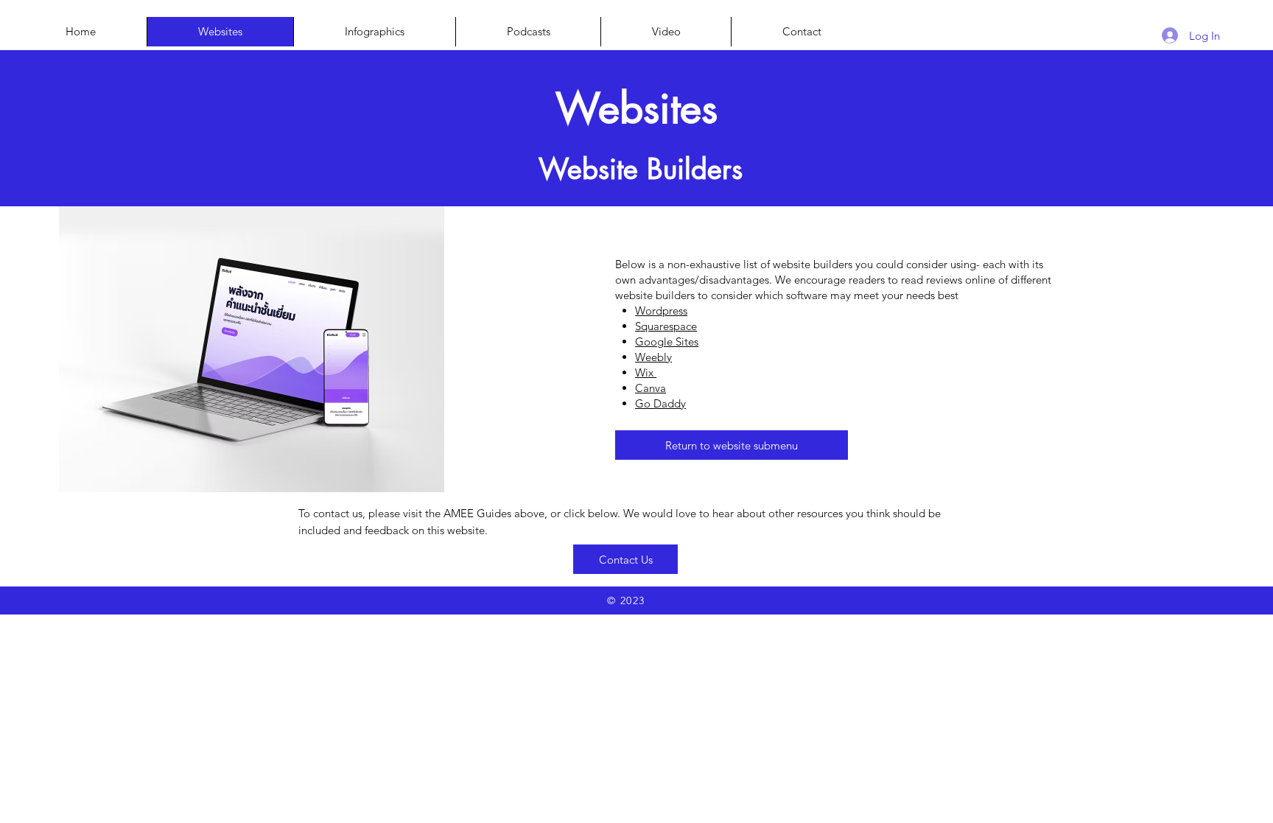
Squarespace (666, 326)
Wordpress (661, 311)
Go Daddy (660, 403)
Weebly (653, 357)
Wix (645, 372)
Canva (650, 388)
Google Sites (666, 342)
